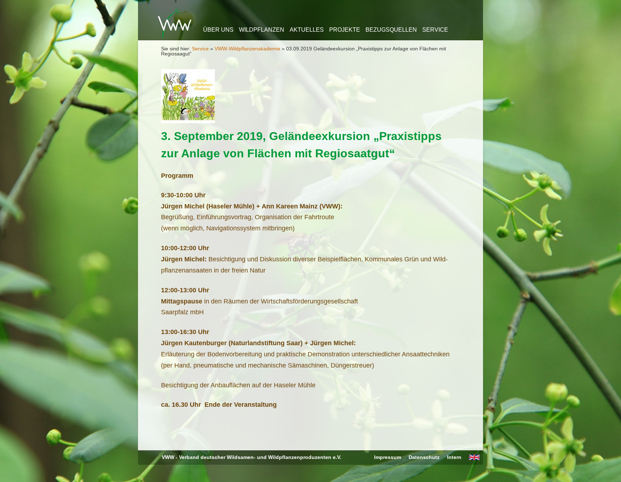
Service (435, 30)
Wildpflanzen (261, 30)
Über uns (218, 30)
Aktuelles (307, 30)
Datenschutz (424, 457)
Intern (454, 457)
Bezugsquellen (391, 30)
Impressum (387, 457)
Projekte (344, 30)
